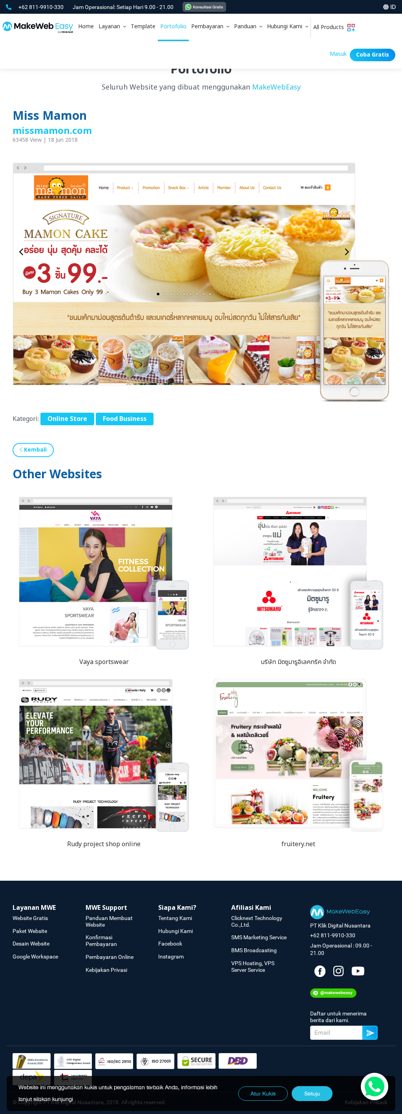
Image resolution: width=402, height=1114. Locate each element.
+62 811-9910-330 (41, 7)
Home (86, 26)
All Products (330, 27)
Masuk (338, 54)
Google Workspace (35, 956)
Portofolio (173, 26)
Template (143, 26)
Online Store (67, 419)
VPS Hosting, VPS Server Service (252, 966)
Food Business (124, 419)
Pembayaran (209, 26)
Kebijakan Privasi (106, 970)
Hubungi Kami (286, 26)
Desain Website (31, 943)
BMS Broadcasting (254, 950)
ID (393, 7)
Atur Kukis (263, 1093)
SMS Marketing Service (259, 937)
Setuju (312, 1093)
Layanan (111, 26)
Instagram (171, 956)
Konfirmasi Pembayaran (101, 940)
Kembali (34, 450)
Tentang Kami (175, 918)
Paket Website (30, 931)
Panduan (246, 26)
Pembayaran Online (109, 957)
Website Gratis (30, 918)
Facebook (170, 943)
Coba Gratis (372, 55)
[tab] (112, 27)
